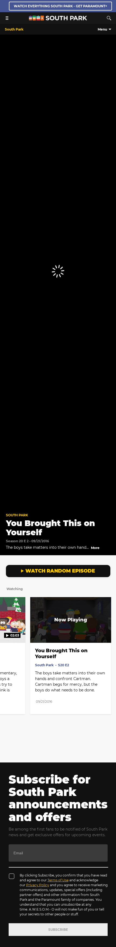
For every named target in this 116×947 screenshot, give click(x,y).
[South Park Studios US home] (58, 19)
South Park (17, 515)
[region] (58, 271)
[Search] (109, 18)
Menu (102, 29)
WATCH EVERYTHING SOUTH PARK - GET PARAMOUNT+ (60, 6)
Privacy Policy (37, 885)
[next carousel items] (109, 631)
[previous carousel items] (7, 631)
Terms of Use (58, 880)
